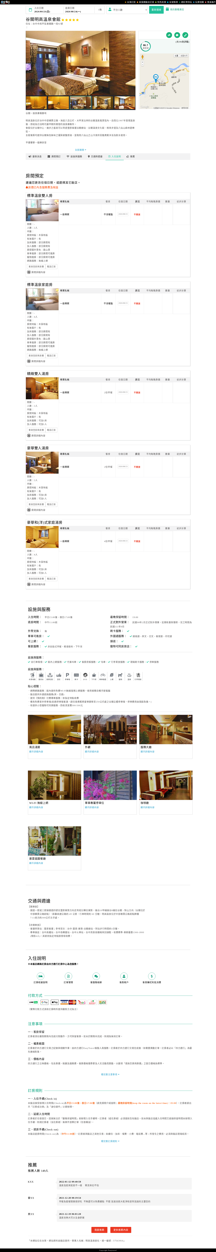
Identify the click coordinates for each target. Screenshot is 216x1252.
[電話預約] (185, 35)
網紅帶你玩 (186, 2)
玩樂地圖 (199, 2)
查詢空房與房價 (36, 267)
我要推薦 (99, 1230)
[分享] (169, 35)
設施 (76, 156)
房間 (56, 156)
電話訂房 (51, 267)
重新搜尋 (156, 9)
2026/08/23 (123, 214)
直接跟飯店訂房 (146, 2)
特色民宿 (161, 2)
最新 (37, 156)
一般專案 (64, 214)
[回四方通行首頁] (5, 2)
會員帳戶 (211, 2)
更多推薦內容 (120, 1230)
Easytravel (112, 1250)
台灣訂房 (131, 2)
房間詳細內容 (38, 272)
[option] (54, 729)
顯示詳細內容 (36, 751)
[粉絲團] (177, 35)
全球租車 (173, 2)
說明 (116, 156)
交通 (97, 156)
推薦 (132, 156)
